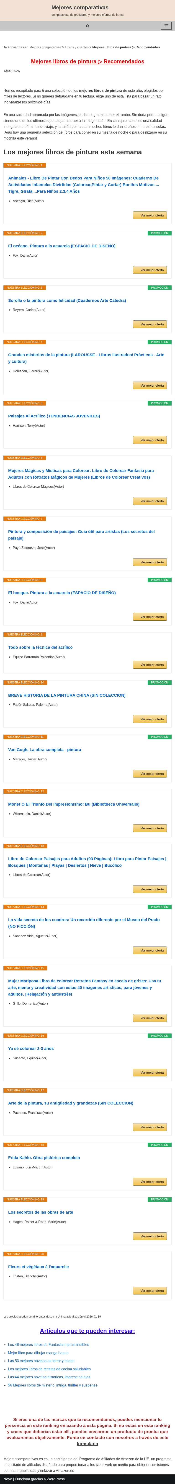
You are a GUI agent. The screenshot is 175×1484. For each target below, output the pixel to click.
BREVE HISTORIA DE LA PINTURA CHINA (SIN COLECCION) (67, 695)
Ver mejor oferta (152, 215)
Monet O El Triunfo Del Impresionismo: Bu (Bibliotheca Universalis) (73, 804)
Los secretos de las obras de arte (40, 1212)
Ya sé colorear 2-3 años (31, 1048)
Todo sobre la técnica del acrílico (40, 647)
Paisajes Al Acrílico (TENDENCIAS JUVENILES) (54, 416)
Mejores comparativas (45, 47)
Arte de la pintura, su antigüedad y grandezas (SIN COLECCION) (70, 1103)
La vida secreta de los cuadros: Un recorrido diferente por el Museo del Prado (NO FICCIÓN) (84, 923)
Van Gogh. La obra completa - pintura (44, 749)
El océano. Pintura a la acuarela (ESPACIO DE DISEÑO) (62, 246)
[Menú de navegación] (166, 26)
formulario (87, 1443)
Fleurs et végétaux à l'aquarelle (38, 1267)
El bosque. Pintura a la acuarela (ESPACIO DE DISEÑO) (62, 592)
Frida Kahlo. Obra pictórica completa (44, 1157)
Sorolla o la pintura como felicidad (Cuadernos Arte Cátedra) (67, 300)
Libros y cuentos (77, 47)
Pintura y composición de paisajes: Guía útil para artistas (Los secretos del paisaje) (81, 534)
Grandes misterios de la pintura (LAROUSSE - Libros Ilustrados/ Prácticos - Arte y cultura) (86, 358)
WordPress (56, 1479)
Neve (7, 1479)
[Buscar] (87, 26)
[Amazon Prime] (160, 207)
